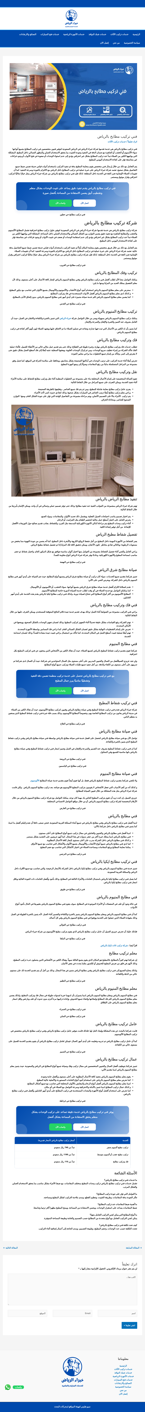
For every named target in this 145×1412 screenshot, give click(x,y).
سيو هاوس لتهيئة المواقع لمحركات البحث (72, 1406)
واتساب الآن (60, 203)
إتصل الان (104, 42)
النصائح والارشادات (27, 34)
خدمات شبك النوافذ (97, 34)
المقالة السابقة (134, 1247)
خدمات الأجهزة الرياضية (73, 34)
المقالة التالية (10, 1247)
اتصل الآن (85, 203)
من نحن (116, 42)
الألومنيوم (35, 780)
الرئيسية (136, 34)
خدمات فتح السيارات (49, 34)
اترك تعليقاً (132, 141)
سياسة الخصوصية (132, 42)
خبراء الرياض (65, 318)
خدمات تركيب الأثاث (119, 34)
